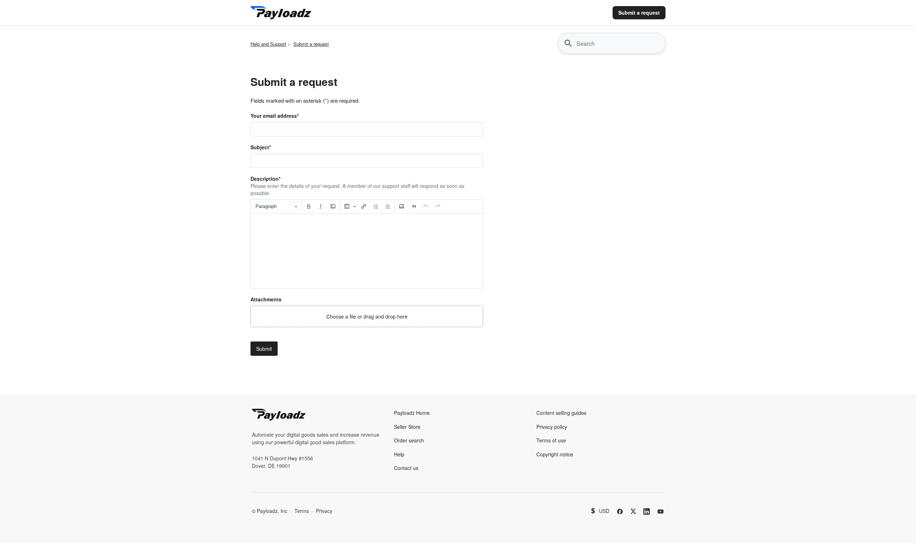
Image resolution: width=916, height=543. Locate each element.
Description (265, 178)
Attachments (266, 299)
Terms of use (551, 440)
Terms (301, 510)
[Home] (280, 12)
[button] (366, 316)
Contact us (406, 467)
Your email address (274, 115)
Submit (264, 348)
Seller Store (407, 426)
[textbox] (366, 251)
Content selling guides (561, 412)
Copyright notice (554, 454)
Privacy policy (551, 426)
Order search (409, 440)
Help (399, 454)
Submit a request (639, 12)
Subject (260, 147)
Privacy (324, 510)
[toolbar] (367, 206)
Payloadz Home (412, 412)
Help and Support (268, 43)
